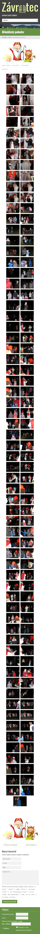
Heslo (4, 918)
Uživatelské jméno (8, 914)
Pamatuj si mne (23, 927)
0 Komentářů (25, 65)
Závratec (4, 37)
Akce (10, 37)
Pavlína (8, 65)
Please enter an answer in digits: (12, 921)
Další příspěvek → (32, 845)
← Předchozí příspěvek (9, 845)
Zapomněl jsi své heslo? (23, 930)
